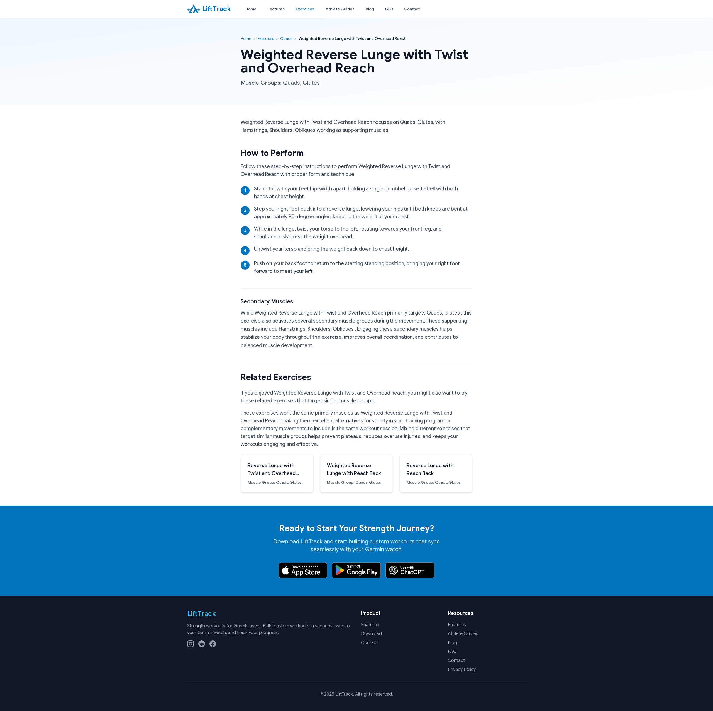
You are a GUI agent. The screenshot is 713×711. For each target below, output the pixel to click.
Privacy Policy (462, 669)
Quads (286, 38)
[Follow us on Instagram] (190, 643)
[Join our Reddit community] (201, 643)
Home (251, 8)
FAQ (389, 8)
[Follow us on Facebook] (212, 643)
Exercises (305, 8)
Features (276, 8)
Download (371, 634)
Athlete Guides (340, 8)
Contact (412, 8)
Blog (370, 8)
